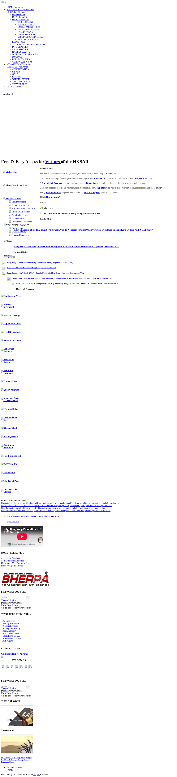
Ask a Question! (10, 436)
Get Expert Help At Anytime (14, 654)
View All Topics (8, 600)
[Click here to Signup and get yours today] (88, 715)
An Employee (8, 621)
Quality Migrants (11, 390)
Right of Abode (10, 428)
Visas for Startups (11, 315)
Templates (100, 188)
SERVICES (17, 67)
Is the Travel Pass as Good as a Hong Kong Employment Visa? (31, 268)
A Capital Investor (10, 626)
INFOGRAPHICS (20, 47)
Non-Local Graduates (8, 371)
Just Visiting (7, 641)
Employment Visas (12, 296)
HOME (15, 7)
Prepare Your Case (143, 178)
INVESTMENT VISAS (28, 29)
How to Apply (52, 197)
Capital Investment (12, 323)
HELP (14, 86)
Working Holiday (11, 409)
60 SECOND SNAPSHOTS (25, 54)
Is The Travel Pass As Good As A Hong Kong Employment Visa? (70, 213)
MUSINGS (17, 57)
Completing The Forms (22, 221)
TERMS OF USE (14, 767)
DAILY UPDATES (20, 19)
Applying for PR (9, 631)
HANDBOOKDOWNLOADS (19, 15)
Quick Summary (19, 231)
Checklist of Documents (53, 183)
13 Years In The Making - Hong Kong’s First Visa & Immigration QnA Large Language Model (16, 760)
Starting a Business (10, 623)
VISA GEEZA (19, 64)
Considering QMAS (11, 636)
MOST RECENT (25, 22)
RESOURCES (18, 42)
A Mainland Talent (10, 633)
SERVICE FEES (19, 84)
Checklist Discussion (21, 212)
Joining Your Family (11, 628)
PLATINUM (18, 77)
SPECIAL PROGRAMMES (30, 37)
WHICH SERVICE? (21, 79)
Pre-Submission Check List (24, 208)
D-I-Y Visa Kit (10, 464)
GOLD (15, 74)
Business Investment (8, 305)
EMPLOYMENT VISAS (29, 27)
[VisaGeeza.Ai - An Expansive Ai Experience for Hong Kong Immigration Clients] (88, 744)
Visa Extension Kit (12, 456)
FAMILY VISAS (25, 32)
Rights (36, 774)
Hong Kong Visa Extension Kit (15, 563)
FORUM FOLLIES (21, 59)
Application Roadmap (8, 446)
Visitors (53, 161)
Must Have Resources (11, 605)
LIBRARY (16, 12)
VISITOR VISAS (26, 24)
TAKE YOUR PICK (21, 82)
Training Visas (10, 381)
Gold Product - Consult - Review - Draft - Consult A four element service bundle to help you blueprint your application (53, 508)
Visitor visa (111, 173)
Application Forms (52, 192)
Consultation (17, 228)
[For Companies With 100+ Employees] (25, 585)
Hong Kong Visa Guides (12, 566)
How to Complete (92, 192)
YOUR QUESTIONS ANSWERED (28, 44)
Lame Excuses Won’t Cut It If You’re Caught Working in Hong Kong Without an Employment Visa (45, 273)
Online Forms (18, 218)
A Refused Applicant (11, 638)
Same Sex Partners (12, 340)
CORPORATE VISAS (22, 62)
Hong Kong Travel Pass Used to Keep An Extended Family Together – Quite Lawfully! (40, 262)
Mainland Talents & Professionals (11, 399)
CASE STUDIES (20, 49)
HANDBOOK (20, 9)
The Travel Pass (13, 198)
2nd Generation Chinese (10, 490)
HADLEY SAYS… (21, 52)
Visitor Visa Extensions (16, 185)
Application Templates (21, 215)
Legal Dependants (11, 332)
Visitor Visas (11, 172)
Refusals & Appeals (8, 360)
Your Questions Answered (12, 561)
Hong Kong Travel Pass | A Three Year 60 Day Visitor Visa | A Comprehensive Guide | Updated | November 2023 (66, 246)
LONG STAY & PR (27, 34)
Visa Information (19, 202)
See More (8, 255)
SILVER (16, 72)
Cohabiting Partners (8, 350)
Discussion (91, 183)
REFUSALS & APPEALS (29, 39)
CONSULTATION (20, 69)
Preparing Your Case (21, 205)
